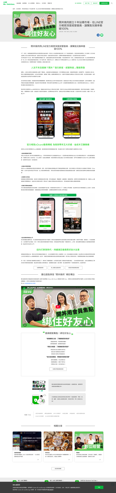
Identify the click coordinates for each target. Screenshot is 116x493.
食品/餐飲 (65, 413)
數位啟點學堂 (48, 413)
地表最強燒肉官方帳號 (30, 283)
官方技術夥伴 (39, 413)
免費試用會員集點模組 (73, 268)
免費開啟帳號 (40, 268)
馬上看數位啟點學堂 (56, 268)
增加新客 (72, 413)
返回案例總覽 (58, 468)
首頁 (14, 9)
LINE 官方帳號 (40, 416)
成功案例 (18, 9)
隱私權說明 (50, 490)
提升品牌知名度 (81, 413)
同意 (99, 487)
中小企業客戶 (57, 413)
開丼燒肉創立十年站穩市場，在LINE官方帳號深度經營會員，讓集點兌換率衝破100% (42, 9)
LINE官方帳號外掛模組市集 (52, 416)
